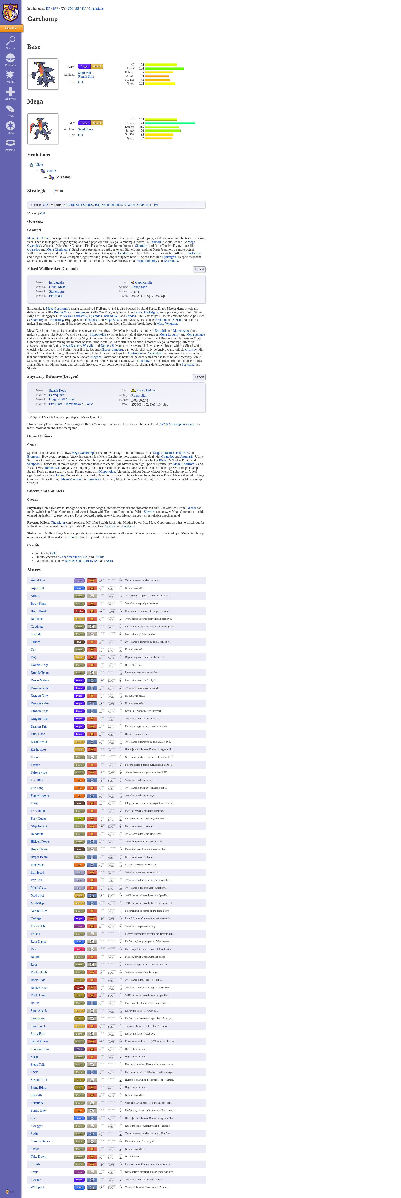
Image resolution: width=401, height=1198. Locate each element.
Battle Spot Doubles (108, 204)
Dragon (84, 66)
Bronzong (56, 320)
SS (77, 8)
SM (70, 8)
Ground (97, 66)
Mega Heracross (163, 453)
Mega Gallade (195, 334)
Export (199, 269)
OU (80, 82)
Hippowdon (98, 334)
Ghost (79, 1049)
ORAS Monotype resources (177, 424)
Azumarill (155, 242)
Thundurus (58, 522)
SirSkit (99, 557)
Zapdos (131, 316)
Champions (95, 8)
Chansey (191, 349)
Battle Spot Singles (80, 204)
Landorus (124, 253)
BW (55, 8)
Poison (79, 926)
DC (96, 560)
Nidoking (143, 360)
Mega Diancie (71, 345)
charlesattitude (71, 557)
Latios (138, 312)
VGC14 (129, 204)
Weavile (88, 345)
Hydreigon (169, 257)
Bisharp (164, 460)
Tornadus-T (111, 316)
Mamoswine (181, 330)
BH (148, 204)
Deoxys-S (107, 345)
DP (48, 8)
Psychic (79, 949)
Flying (79, 580)
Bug (79, 819)
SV (83, 8)
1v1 (156, 204)
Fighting (79, 611)
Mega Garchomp (38, 238)
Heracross (91, 320)
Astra (109, 560)
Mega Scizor (113, 320)
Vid (84, 557)
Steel (79, 872)
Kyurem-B (171, 260)
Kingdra (95, 357)
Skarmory (141, 245)
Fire (79, 780)
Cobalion (110, 526)
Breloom (161, 320)
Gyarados (33, 249)
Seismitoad (155, 353)
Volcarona (195, 253)
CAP (140, 204)
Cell (42, 213)
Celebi (177, 320)
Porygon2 (188, 364)
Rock (79, 980)
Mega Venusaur (167, 323)
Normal (79, 596)
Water (79, 588)
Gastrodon (135, 353)
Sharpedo (33, 464)
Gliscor (105, 349)
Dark (79, 642)
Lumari (87, 560)
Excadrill (161, 330)
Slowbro (79, 312)
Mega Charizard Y (58, 249)
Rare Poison (73, 560)
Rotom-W (60, 312)
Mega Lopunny (147, 260)
